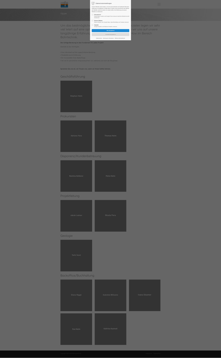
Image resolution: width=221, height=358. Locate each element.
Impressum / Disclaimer (108, 38)
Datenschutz (99, 38)
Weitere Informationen (120, 38)
